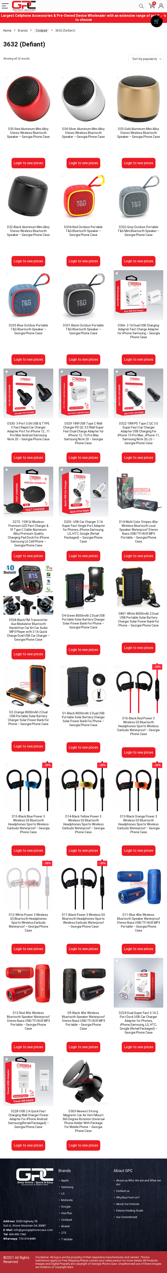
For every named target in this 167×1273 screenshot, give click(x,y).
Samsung (67, 1187)
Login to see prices (28, 163)
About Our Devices (127, 1204)
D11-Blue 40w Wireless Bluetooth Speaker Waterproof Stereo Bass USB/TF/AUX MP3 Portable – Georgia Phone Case (138, 922)
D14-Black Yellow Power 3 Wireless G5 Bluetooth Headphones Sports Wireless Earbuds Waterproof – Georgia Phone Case (83, 824)
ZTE (63, 1232)
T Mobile (66, 1239)
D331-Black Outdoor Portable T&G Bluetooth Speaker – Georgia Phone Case (83, 329)
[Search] (141, 6)
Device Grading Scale (129, 1210)
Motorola (67, 1200)
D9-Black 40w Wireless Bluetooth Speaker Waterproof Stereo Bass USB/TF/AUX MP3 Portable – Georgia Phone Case (83, 1020)
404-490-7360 (17, 1234)
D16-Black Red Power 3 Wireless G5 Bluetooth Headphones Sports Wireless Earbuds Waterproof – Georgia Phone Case (138, 726)
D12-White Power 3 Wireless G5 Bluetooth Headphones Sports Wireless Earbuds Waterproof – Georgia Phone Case (28, 922)
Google (65, 1206)
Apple (64, 1180)
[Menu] (5, 6)
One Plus (66, 1213)
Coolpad (41, 30)
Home (7, 30)
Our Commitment (126, 1217)
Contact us (123, 1191)
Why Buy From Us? (128, 1197)
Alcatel (65, 1226)
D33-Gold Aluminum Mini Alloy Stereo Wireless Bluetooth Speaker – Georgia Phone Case (138, 132)
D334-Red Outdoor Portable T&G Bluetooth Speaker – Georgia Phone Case (83, 231)
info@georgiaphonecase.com (33, 1230)
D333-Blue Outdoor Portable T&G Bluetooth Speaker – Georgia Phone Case (28, 329)
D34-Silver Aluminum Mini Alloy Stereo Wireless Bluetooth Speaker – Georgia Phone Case (83, 132)
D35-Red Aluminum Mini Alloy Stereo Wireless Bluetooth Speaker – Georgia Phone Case (28, 132)
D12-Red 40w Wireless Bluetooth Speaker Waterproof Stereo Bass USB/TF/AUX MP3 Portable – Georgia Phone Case (28, 1020)
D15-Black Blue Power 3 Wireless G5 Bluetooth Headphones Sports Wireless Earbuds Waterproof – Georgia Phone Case (28, 824)
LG (63, 1193)
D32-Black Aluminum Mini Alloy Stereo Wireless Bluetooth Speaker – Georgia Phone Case (28, 231)
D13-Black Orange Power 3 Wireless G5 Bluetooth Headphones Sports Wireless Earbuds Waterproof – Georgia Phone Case (138, 824)
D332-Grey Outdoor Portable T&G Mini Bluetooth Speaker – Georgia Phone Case (138, 231)
